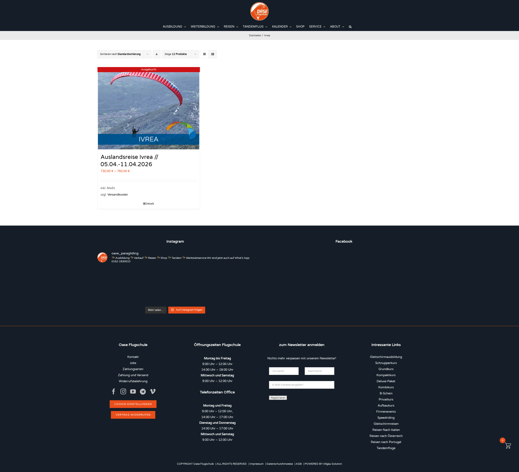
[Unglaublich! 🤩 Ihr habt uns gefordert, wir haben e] (175, 295)
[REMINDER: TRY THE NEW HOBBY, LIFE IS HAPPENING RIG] (207, 276)
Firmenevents (386, 411)
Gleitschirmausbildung (386, 357)
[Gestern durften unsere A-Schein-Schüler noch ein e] (238, 276)
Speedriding (386, 418)
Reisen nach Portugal (386, 442)
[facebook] (113, 391)
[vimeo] (152, 391)
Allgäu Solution (332, 464)
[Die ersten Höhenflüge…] (238, 295)
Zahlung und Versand (133, 375)
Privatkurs (386, 399)
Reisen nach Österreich (386, 436)
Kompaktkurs (386, 375)
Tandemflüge (386, 448)
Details (150, 203)
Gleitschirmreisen (386, 424)
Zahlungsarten (133, 369)
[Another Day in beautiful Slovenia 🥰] (112, 276)
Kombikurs (386, 387)
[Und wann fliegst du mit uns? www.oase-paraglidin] (175, 276)
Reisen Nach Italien (386, 430)
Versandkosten (117, 194)
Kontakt (133, 357)
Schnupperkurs (386, 363)
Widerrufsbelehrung (133, 381)
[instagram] (123, 391)
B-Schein (386, 393)
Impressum (257, 464)
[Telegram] (143, 392)
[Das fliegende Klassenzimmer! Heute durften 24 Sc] (207, 295)
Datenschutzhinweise (280, 464)
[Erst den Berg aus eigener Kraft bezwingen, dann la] (112, 295)
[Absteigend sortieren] (157, 54)
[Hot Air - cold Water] (144, 276)
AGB (299, 464)
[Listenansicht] (213, 54)
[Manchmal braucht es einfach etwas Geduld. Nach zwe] (144, 295)
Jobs (133, 363)
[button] (350, 27)
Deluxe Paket (386, 381)
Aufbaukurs (386, 405)
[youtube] (133, 391)
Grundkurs (386, 369)
